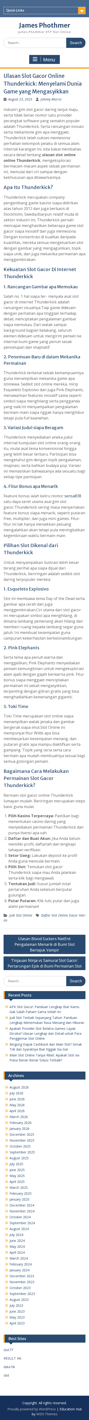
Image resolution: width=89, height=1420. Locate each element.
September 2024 (22, 1223)
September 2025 (22, 1152)
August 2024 (19, 1229)
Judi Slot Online (20, 915)
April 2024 (17, 1252)
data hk (9, 1367)
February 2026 (20, 1122)
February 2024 (20, 1264)
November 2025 (21, 1140)
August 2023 (19, 1299)
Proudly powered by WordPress (31, 1409)
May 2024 (17, 1246)
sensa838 (72, 495)
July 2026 (16, 1093)
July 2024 (16, 1234)
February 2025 (20, 1193)
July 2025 (16, 1164)
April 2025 (17, 1181)
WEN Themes (46, 1414)
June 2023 (17, 1311)
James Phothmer (44, 25)
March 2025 (18, 1187)
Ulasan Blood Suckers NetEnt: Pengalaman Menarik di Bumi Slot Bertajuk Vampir (44, 944)
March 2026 (18, 1116)
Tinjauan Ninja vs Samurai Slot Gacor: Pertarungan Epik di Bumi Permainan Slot (45, 963)
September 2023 (22, 1293)
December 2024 (21, 1205)
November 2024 (21, 1211)
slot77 (8, 1350)
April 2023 (17, 1323)
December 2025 (21, 1134)
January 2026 (19, 1128)
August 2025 (19, 1158)
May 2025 (17, 1175)
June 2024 (17, 1240)
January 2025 (19, 1199)
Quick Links (15, 10)
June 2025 (17, 1170)
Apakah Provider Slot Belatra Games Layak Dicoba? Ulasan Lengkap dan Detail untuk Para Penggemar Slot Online (45, 1033)
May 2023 (17, 1317)
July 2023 (16, 1305)
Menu (49, 59)
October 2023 (20, 1288)
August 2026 (19, 1087)
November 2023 (21, 1282)
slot (6, 1375)
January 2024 (19, 1270)
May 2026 (17, 1105)
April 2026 (17, 1111)
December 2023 (21, 1276)
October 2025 (20, 1146)
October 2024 (20, 1217)
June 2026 (17, 1099)
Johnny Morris (51, 99)
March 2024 (18, 1258)
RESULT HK (12, 1358)
